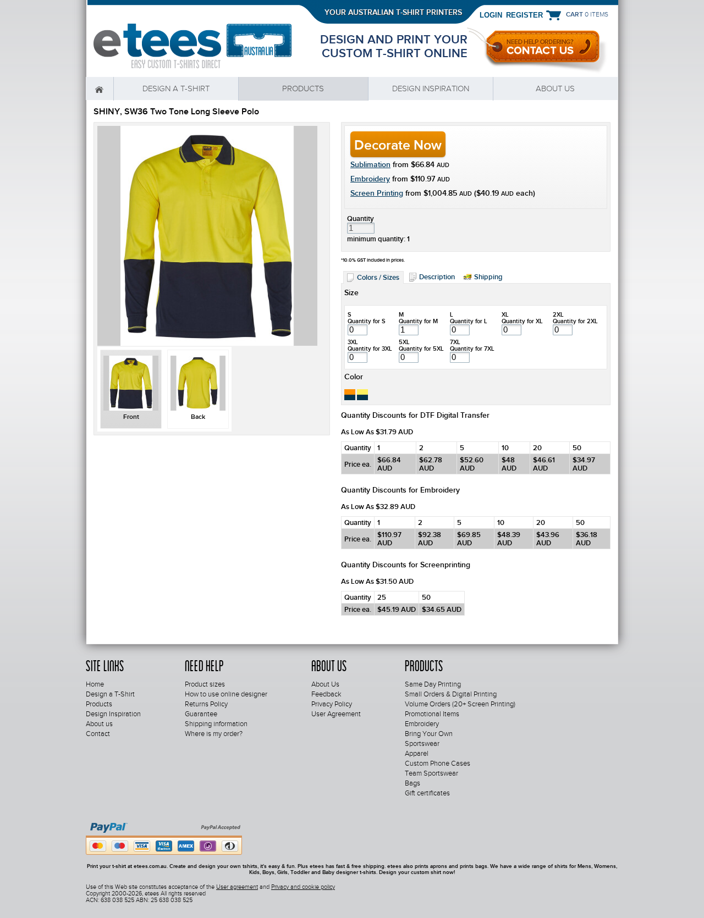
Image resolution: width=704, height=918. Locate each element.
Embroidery (370, 178)
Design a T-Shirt (176, 88)
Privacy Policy (331, 704)
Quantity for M (418, 321)
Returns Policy (206, 704)
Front (131, 417)
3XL (353, 342)
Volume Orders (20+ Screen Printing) (460, 704)
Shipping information (216, 724)
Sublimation (370, 164)
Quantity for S (367, 321)
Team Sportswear (431, 773)
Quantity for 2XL (575, 321)
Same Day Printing (433, 684)
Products (303, 88)
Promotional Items (432, 714)
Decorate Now (398, 144)
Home (99, 89)
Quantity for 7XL (472, 348)
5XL (404, 342)
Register (524, 15)
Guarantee (201, 714)
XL (505, 314)
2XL (558, 314)
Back (198, 417)
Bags (412, 783)
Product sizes (205, 684)
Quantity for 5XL (421, 348)
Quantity (360, 218)
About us (555, 88)
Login (491, 15)
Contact (98, 734)
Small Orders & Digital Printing (451, 694)
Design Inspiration (430, 88)
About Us (325, 684)
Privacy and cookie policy (303, 886)
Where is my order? (214, 734)
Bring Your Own (429, 734)
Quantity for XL (522, 321)
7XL (455, 342)
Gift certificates (427, 793)
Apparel (416, 753)
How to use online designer (226, 694)
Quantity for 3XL (370, 348)
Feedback (326, 694)
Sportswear (422, 744)
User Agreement (336, 714)
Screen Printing (376, 193)
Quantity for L (468, 321)
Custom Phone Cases (437, 763)
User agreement (237, 886)
